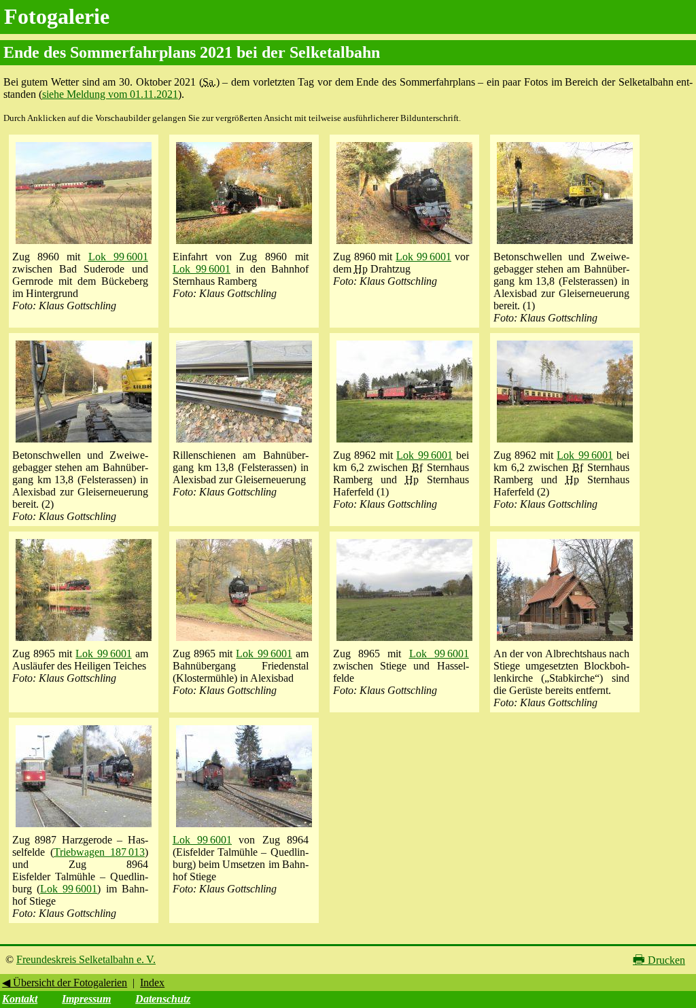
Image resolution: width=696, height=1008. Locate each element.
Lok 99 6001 (118, 256)
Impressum (86, 999)
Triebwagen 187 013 (99, 852)
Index (152, 982)
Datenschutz (162, 999)
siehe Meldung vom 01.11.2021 (110, 94)
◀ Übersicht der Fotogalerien (64, 982)
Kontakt (19, 999)
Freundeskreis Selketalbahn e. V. (86, 959)
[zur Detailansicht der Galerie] (84, 244)
